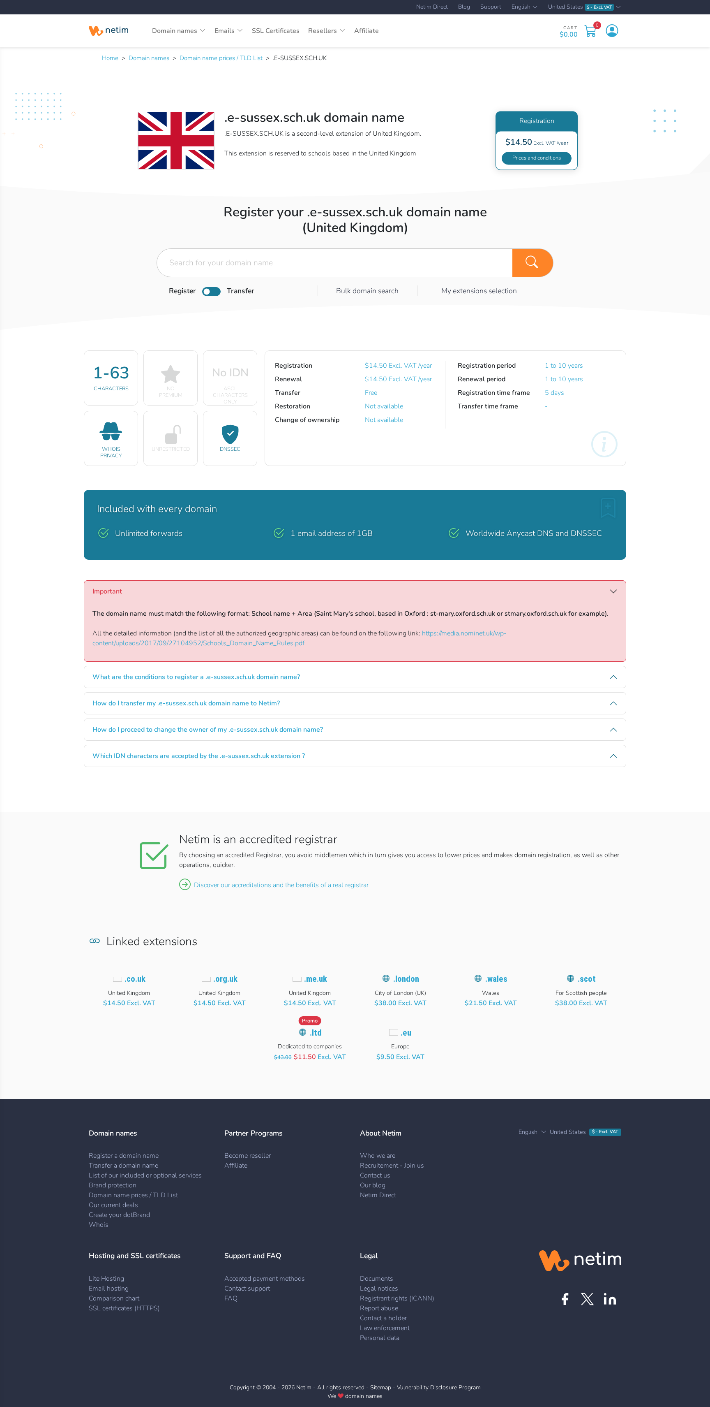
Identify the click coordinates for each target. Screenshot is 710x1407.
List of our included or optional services (145, 1175)
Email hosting (109, 1288)
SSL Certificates (276, 30)
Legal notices (379, 1288)
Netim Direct (432, 7)
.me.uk (315, 979)
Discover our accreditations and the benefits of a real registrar (281, 885)
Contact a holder (383, 1318)
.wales (496, 979)
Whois (98, 1224)
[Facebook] (565, 1299)
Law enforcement (385, 1328)
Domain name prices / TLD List (221, 58)
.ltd (316, 1033)
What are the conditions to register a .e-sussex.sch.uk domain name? (196, 676)
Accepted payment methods (264, 1278)
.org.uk (225, 979)
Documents (376, 1278)
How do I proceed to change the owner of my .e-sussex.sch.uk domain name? (207, 729)
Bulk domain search (367, 291)
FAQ (230, 1298)
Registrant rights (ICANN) (397, 1298)
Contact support (247, 1288)
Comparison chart (114, 1298)
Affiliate (366, 30)
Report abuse (379, 1308)
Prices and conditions (536, 158)
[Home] (108, 31)
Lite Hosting (106, 1278)
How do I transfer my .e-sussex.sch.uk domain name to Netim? (186, 703)
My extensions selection (479, 291)
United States (580, 7)
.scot (587, 979)
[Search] (532, 262)
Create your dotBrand (119, 1214)
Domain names (149, 58)
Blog (464, 7)
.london (406, 979)
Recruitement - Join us (392, 1165)
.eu (406, 1033)
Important (107, 591)
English (521, 7)
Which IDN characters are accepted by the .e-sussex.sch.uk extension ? (198, 755)
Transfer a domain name (123, 1165)
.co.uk (134, 979)
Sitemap (380, 1387)
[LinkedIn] (610, 1299)
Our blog (372, 1185)
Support (490, 7)
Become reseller (247, 1155)
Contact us (375, 1175)
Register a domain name (124, 1155)
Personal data (379, 1337)
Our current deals (113, 1205)
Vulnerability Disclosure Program (439, 1387)
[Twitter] (587, 1299)
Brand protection (112, 1185)
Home (110, 58)
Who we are (377, 1155)
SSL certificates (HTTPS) (124, 1308)
